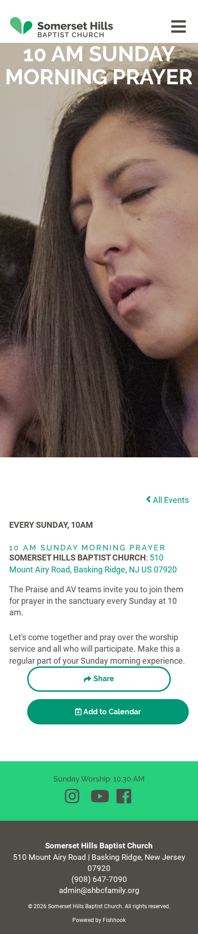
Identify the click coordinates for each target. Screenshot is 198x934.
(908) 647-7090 (99, 879)
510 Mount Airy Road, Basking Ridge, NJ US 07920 (93, 563)
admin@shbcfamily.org (99, 890)
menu (179, 27)
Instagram (73, 796)
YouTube (99, 796)
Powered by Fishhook (99, 919)
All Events (170, 499)
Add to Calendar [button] (111, 711)
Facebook (125, 796)
